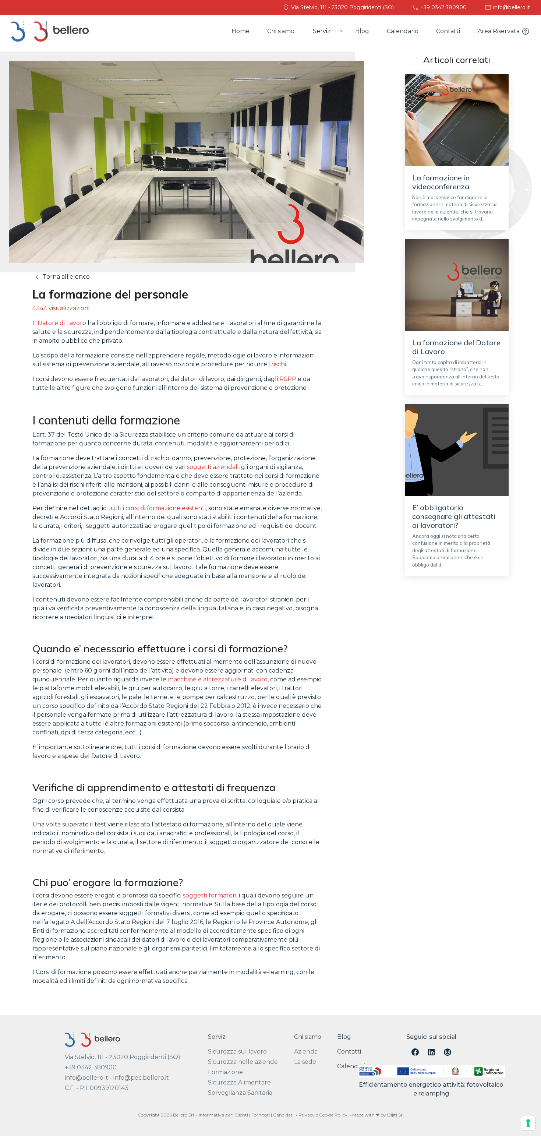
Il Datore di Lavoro (59, 323)
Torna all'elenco (65, 276)
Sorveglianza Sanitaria (240, 1092)
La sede (305, 1061)
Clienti (241, 1115)
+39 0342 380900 (443, 7)
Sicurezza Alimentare (239, 1082)
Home (240, 31)
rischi (278, 364)
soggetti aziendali (212, 466)
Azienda (306, 1051)
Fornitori (260, 1115)
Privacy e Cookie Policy (322, 1115)
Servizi (217, 1036)
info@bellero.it (511, 7)
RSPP (287, 378)
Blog (362, 31)
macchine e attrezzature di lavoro (218, 679)
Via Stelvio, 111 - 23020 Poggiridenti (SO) (342, 7)
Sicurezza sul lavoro (237, 1051)
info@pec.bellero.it (141, 1077)
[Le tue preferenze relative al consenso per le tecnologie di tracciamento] (528, 1123)
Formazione (225, 1072)
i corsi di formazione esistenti (164, 508)
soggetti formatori (209, 895)
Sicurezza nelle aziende (243, 1061)
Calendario (402, 31)
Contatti (448, 31)
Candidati (283, 1115)
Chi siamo (280, 31)
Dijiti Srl (395, 1115)
